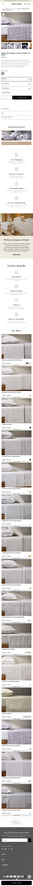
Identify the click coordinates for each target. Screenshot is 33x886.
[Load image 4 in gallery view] (25, 46)
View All (16, 822)
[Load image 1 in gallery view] (4, 46)
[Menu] (3, 4)
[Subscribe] (29, 840)
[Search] (25, 4)
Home (3, 8)
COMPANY (5, 865)
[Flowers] (2, 73)
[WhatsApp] (29, 877)
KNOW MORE (16, 254)
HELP (3, 859)
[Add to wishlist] (29, 336)
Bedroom (8, 8)
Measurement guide (6, 92)
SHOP (3, 854)
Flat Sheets (13, 8)
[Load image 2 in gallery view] (11, 46)
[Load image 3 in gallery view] (18, 46)
